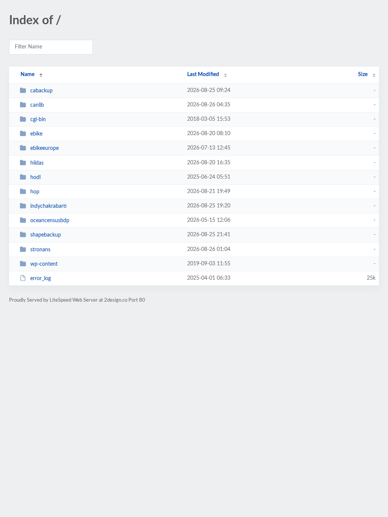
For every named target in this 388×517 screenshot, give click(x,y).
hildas (37, 163)
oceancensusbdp (49, 220)
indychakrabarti (48, 206)
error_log (40, 278)
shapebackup (45, 235)
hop (34, 192)
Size (363, 74)
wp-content (44, 264)
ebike (36, 134)
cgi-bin (38, 119)
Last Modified (203, 74)
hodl (35, 177)
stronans (40, 249)
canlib (37, 105)
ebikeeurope (44, 148)
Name (27, 74)
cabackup (41, 90)
